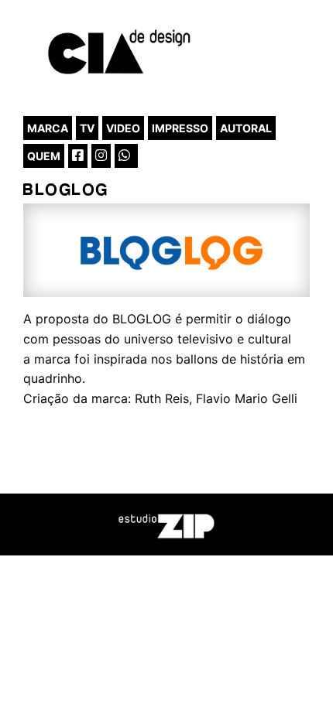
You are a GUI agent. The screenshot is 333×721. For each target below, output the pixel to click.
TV (87, 128)
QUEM (43, 155)
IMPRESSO (180, 128)
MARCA (47, 128)
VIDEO (123, 128)
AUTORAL (246, 128)
